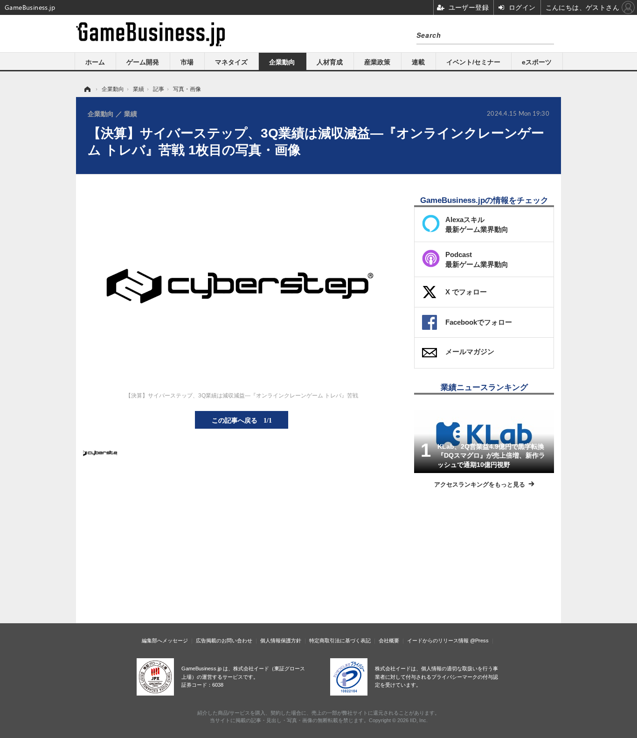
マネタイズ (231, 62)
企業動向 (282, 62)
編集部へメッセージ (165, 640)
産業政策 (377, 62)
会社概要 (389, 640)
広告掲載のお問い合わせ (224, 640)
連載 (418, 62)
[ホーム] (87, 89)
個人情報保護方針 (280, 640)
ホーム (95, 62)
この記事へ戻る (242, 420)
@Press (479, 640)
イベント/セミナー (473, 62)
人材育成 (330, 62)
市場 (187, 62)
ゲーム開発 (142, 62)
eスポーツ (537, 62)
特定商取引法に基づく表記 (340, 640)
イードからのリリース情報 (438, 640)
